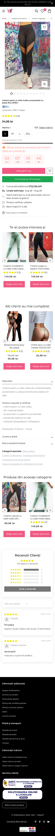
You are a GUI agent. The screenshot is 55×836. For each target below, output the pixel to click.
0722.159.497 (35, 186)
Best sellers (29, 451)
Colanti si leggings (12, 455)
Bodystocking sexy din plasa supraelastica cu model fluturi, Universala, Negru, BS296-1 (14, 346)
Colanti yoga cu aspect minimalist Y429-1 (39, 267)
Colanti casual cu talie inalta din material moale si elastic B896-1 (12, 517)
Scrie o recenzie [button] (27, 589)
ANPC (4, 712)
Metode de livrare (9, 730)
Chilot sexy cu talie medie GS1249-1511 (41, 346)
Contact (5, 743)
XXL (28, 133)
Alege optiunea (14, 284)
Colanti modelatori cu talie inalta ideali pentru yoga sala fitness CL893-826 (13, 267)
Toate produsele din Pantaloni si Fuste (22, 464)
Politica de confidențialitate (14, 703)
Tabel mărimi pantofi (11, 761)
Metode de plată (9, 734)
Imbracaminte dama (34, 455)
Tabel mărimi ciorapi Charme (15, 766)
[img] (10, 614)
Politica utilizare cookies (12, 707)
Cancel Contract (9, 716)
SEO (33, 815)
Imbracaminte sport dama (16, 459)
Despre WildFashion (11, 690)
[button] (8, 116)
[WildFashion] (10, 11)
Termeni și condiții (10, 695)
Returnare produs (14, 805)
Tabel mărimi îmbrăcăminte (14, 757)
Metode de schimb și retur (13, 739)
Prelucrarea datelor (10, 699)
